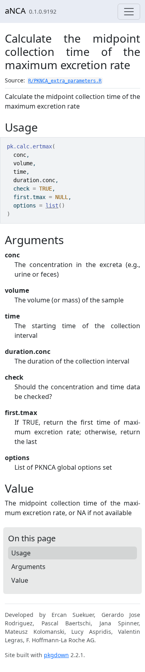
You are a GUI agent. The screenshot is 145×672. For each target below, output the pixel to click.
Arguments (28, 566)
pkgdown (56, 655)
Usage (21, 553)
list (52, 205)
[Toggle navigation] (129, 12)
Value (19, 580)
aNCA (15, 10)
